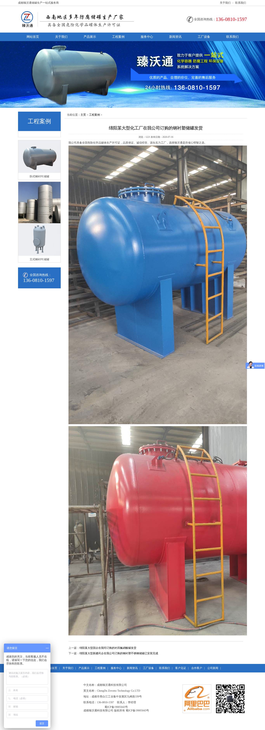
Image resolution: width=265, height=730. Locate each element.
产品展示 (90, 36)
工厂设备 (204, 36)
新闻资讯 (175, 36)
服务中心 (147, 36)
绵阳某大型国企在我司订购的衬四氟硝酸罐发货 (107, 647)
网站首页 (33, 36)
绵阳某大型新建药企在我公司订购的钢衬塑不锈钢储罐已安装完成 (118, 653)
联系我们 (240, 2)
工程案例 (118, 36)
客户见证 (180, 668)
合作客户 (196, 668)
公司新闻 (212, 668)
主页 (83, 114)
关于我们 (225, 2)
